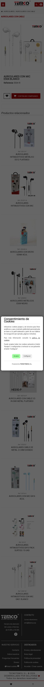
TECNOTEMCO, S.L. (26, 364)
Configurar (27, 356)
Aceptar (16, 356)
